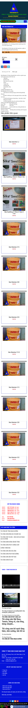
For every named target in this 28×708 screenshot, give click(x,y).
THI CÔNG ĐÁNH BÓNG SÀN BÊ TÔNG (10, 542)
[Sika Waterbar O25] (14, 299)
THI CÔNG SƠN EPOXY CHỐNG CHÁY (10, 545)
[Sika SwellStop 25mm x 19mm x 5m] (14, 167)
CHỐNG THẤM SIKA (5, 548)
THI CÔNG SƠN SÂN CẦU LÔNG (8, 551)
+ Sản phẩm (4, 673)
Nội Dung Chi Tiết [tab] (6, 71)
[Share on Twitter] (8, 67)
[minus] (3, 59)
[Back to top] (26, 704)
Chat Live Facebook (19, 706)
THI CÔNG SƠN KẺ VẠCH (7, 560)
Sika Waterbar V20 (14, 422)
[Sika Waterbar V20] (14, 404)
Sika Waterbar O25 (14, 317)
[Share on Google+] (5, 67)
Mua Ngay (6, 62)
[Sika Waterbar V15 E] (14, 334)
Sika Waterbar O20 (14, 282)
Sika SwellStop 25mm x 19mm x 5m (14, 177)
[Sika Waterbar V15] (14, 369)
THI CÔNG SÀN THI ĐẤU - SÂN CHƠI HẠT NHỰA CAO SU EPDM (13, 538)
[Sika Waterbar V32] (14, 474)
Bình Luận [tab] (14, 71)
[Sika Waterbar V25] (14, 439)
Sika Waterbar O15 (14, 247)
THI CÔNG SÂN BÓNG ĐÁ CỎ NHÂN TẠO (11, 534)
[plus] (16, 59)
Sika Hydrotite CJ (14, 142)
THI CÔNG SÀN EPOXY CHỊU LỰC (11, 617)
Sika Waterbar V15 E (14, 352)
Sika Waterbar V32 (14, 492)
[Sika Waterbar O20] (14, 263)
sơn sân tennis (19, 692)
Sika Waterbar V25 (14, 457)
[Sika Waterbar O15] (14, 228)
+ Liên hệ (4, 675)
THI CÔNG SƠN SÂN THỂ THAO (8, 557)
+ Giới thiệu (4, 671)
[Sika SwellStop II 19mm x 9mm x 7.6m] (14, 202)
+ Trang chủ (4, 670)
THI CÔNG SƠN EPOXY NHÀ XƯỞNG (10, 554)
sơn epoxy (13, 692)
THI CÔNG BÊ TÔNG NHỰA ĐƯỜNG (9, 531)
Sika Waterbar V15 (14, 387)
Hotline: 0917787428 (9, 21)
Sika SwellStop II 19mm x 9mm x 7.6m (14, 212)
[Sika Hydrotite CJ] (14, 123)
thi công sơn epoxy (6, 692)
